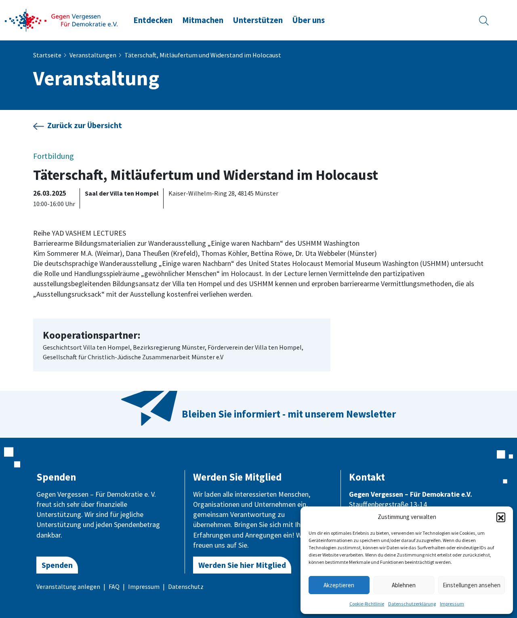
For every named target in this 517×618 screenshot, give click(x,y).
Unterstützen (258, 20)
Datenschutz (186, 586)
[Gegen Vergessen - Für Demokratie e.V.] (61, 19)
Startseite (47, 55)
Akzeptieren (339, 585)
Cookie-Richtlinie (366, 604)
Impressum (452, 604)
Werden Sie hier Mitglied (242, 565)
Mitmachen (202, 20)
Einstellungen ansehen (471, 585)
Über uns (308, 20)
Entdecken (152, 20)
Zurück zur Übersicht (84, 125)
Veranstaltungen (92, 55)
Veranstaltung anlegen (68, 586)
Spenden (57, 565)
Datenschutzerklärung (412, 604)
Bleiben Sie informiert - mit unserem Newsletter (289, 413)
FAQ (114, 586)
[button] (501, 517)
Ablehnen (404, 585)
